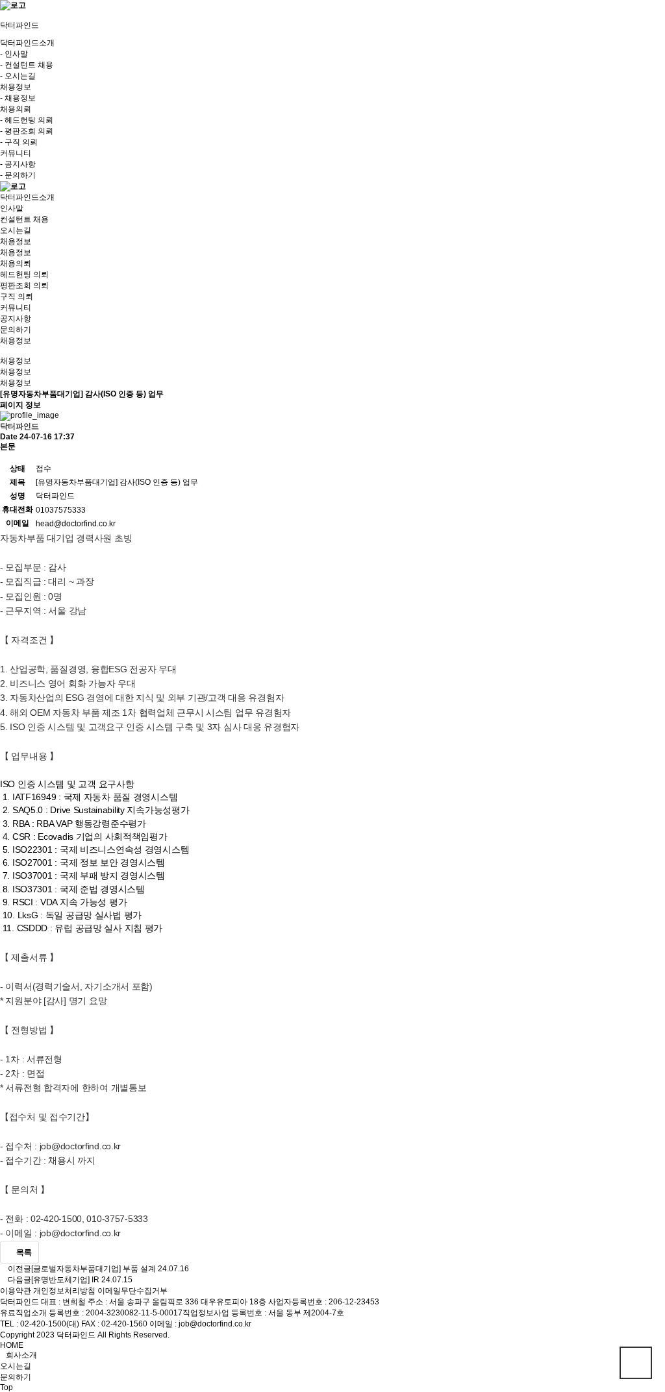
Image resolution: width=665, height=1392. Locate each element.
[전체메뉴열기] (3, 15)
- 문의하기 (18, 175)
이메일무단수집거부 (132, 1290)
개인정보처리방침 (64, 1290)
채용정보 (15, 252)
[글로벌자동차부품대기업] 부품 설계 (93, 1268)
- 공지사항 (18, 164)
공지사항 (15, 318)
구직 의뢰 (16, 296)
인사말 (11, 208)
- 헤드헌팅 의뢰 (26, 120)
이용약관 (15, 1290)
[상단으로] (636, 1363)
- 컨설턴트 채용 (26, 64)
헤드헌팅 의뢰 (24, 274)
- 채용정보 (18, 98)
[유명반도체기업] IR (65, 1279)
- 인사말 (14, 53)
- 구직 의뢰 (19, 142)
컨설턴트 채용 (24, 219)
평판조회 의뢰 (24, 285)
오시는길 (15, 230)
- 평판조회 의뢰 (26, 131)
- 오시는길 (18, 75)
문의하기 (15, 329)
